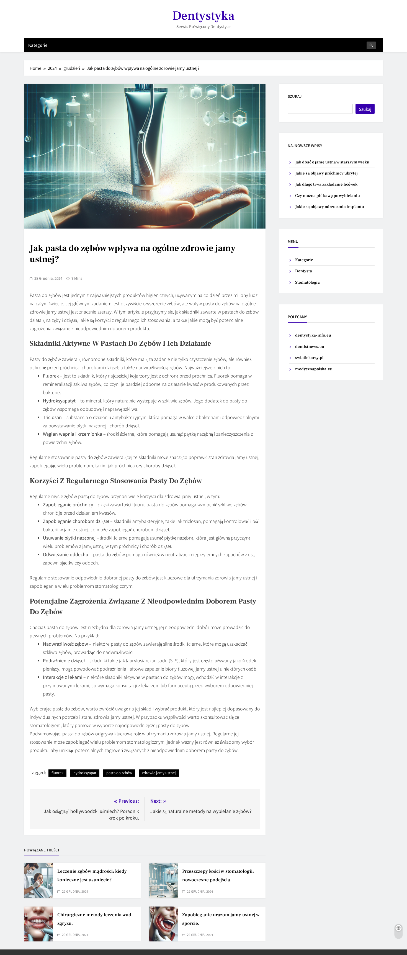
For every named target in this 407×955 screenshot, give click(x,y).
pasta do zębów (119, 772)
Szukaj (295, 96)
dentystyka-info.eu (313, 335)
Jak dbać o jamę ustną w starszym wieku (332, 162)
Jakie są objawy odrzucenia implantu (329, 206)
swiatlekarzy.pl (309, 357)
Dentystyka (203, 16)
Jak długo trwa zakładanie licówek (326, 184)
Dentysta (303, 271)
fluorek (57, 772)
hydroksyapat (84, 772)
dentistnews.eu (309, 346)
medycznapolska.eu (314, 369)
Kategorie (37, 45)
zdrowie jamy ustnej (159, 772)
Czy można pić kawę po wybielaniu (327, 195)
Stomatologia (307, 282)
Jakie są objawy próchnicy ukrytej (326, 173)
